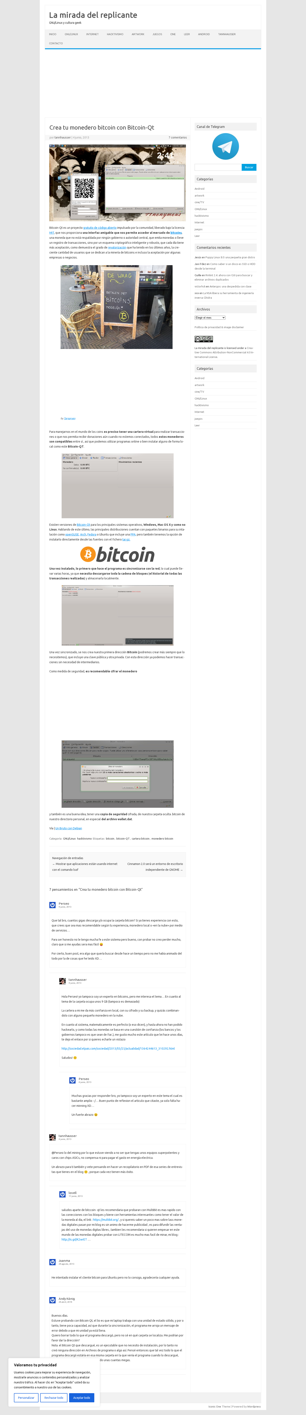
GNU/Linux (71, 34)
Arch (83, 534)
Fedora (91, 534)
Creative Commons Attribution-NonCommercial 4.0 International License (224, 352)
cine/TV (199, 202)
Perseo (64, 903)
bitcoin (110, 838)
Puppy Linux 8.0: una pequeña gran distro (230, 257)
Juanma (64, 1260)
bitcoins (176, 232)
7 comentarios (178, 137)
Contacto (56, 43)
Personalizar (26, 1397)
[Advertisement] (153, 83)
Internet (92, 34)
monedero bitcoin (162, 838)
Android (204, 34)
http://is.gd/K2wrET (74, 1239)
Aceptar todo (81, 1397)
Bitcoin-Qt (83, 524)
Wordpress (254, 1406)
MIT (51, 232)
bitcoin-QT (123, 838)
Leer (187, 34)
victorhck (200, 286)
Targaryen (69, 418)
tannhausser (63, 137)
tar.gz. (126, 539)
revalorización (117, 247)
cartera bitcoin (140, 838)
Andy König (67, 1298)
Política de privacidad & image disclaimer (219, 327)
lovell (73, 1193)
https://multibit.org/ (105, 1219)
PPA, (133, 534)
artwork (138, 34)
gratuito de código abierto (100, 227)
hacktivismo (115, 34)
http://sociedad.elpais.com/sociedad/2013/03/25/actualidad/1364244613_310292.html (118, 1048)
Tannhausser (227, 34)
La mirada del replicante (93, 14)
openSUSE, (72, 534)
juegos (157, 34)
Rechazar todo (54, 1397)
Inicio (52, 34)
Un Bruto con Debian (68, 828)
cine (173, 34)
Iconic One (215, 1406)
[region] (54, 1382)
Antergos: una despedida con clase (230, 286)
